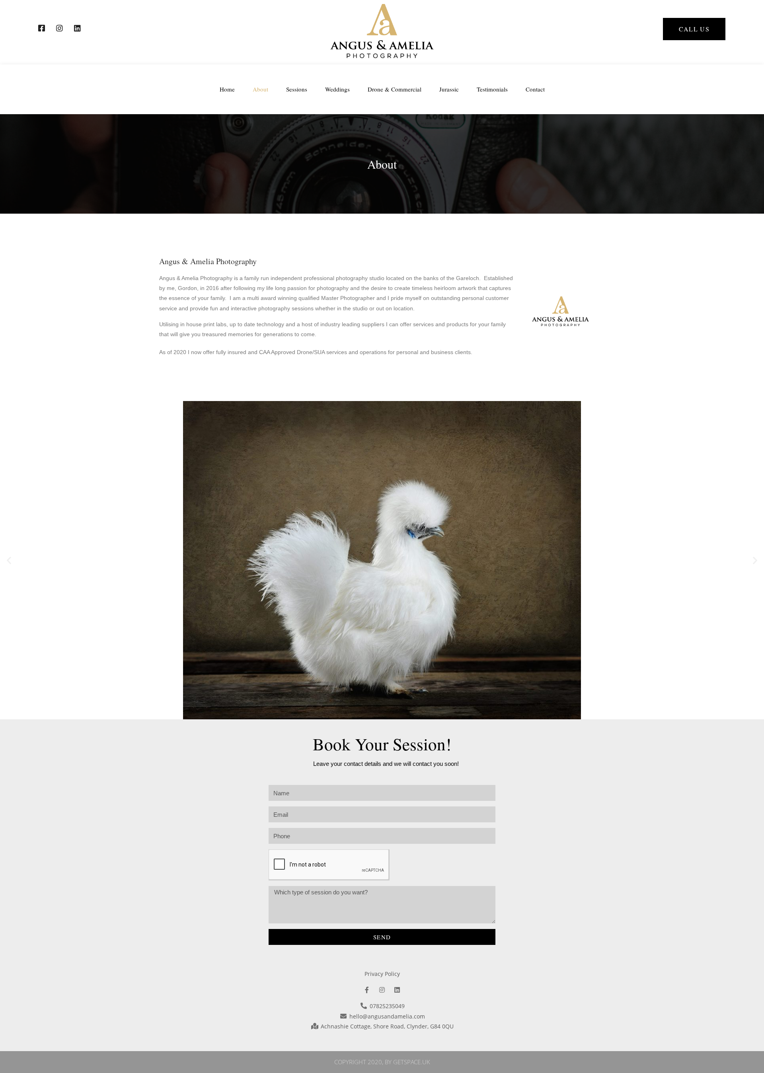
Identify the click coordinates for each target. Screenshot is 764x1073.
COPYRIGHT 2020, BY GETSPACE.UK (382, 1062)
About (260, 89)
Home (227, 89)
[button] (694, 29)
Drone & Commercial (394, 89)
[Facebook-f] (367, 990)
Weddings (337, 89)
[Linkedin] (397, 990)
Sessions (296, 89)
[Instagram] (382, 990)
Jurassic (449, 89)
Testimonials (492, 89)
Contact (535, 89)
